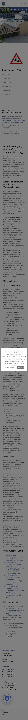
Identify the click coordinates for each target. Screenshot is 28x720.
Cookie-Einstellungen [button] (10, 367)
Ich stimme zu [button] (21, 367)
